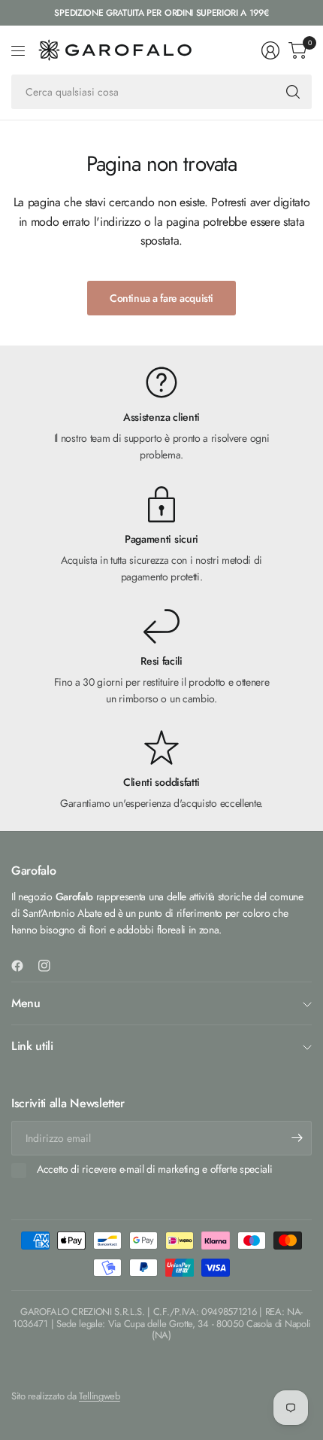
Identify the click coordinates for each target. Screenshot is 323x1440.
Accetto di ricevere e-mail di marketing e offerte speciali (154, 1170)
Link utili (32, 1046)
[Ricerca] (293, 92)
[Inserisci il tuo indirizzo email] (297, 1138)
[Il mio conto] (270, 50)
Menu (26, 1003)
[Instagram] (50, 966)
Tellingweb (99, 1396)
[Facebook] (23, 966)
